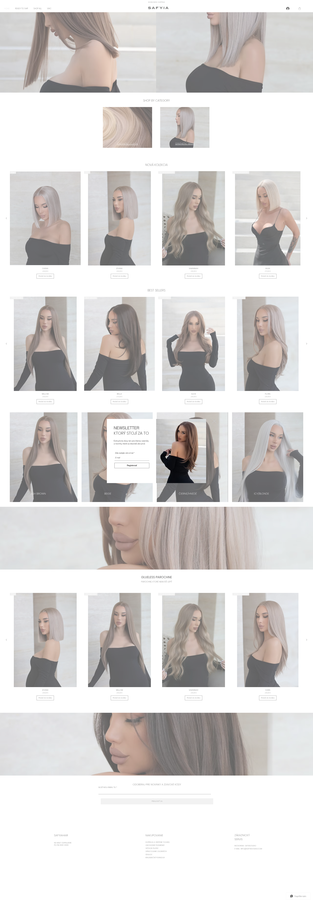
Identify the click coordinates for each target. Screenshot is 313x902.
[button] (214, 421)
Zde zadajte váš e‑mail (124, 453)
